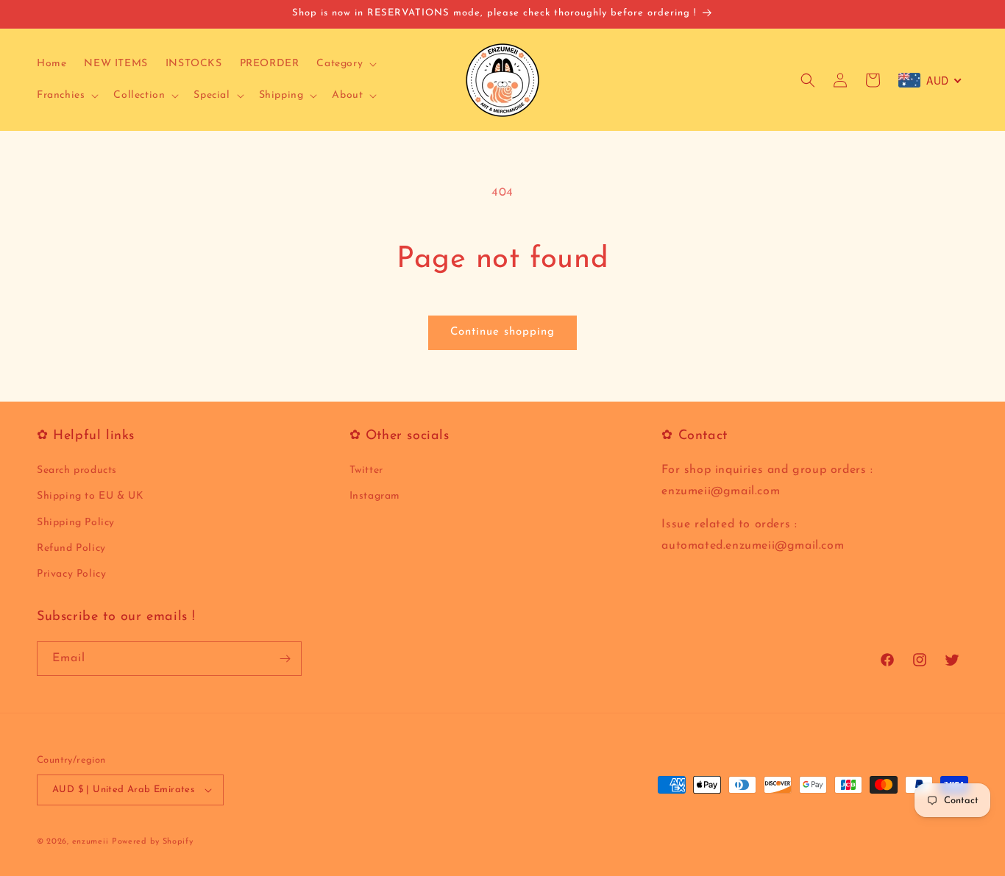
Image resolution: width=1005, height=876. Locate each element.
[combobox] (930, 80)
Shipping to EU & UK (90, 496)
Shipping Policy (76, 522)
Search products (77, 470)
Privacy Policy (71, 574)
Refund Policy (71, 548)
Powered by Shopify (152, 842)
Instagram (374, 496)
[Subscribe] (285, 658)
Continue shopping (502, 332)
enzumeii (90, 842)
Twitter (366, 470)
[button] (345, 64)
